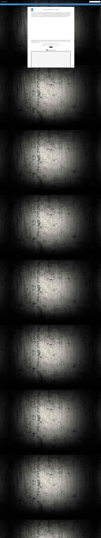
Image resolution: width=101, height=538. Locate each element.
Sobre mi (9, 4)
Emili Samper (56, 43)
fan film (54, 45)
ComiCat (12, 4)
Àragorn (59, 45)
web (47, 40)
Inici (6, 4)
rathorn (37, 16)
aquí (39, 40)
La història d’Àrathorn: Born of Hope (51, 9)
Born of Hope (39, 15)
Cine (45, 45)
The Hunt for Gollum (34, 13)
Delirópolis (15, 4)
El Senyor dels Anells (49, 45)
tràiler (67, 16)
